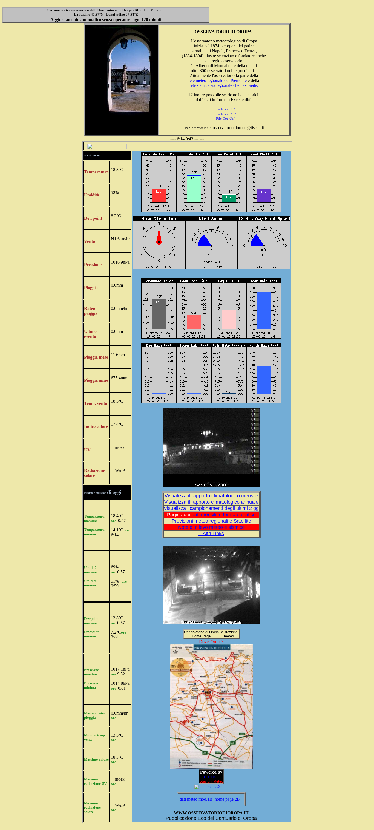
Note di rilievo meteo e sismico (211, 527)
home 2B (227, 799)
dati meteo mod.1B (196, 799)
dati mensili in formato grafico (224, 514)
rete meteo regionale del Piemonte (217, 80)
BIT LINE (211, 777)
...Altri (211, 533)
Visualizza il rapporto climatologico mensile (211, 495)
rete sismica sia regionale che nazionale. (223, 85)
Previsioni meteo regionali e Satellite (211, 521)
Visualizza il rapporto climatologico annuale (211, 502)
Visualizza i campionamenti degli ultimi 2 (211, 508)
